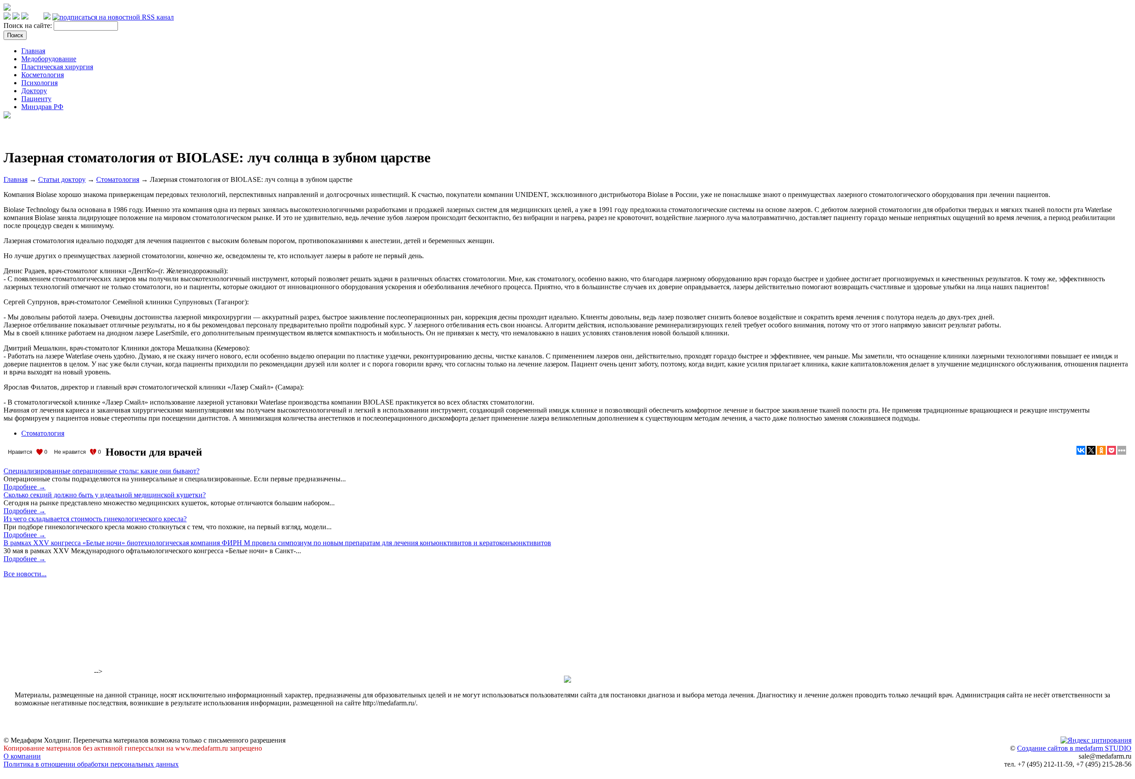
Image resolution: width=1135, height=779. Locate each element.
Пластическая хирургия (57, 67)
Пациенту (36, 98)
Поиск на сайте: (29, 25)
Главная (33, 51)
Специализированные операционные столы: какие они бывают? (102, 471)
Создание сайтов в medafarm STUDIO (1074, 748)
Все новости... (25, 574)
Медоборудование (48, 59)
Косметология (42, 75)
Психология (39, 83)
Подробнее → (25, 487)
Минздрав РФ (42, 106)
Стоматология (117, 179)
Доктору (34, 90)
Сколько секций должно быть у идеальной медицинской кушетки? (105, 495)
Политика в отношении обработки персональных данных (91, 764)
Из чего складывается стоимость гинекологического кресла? (95, 519)
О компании (22, 756)
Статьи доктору (62, 179)
